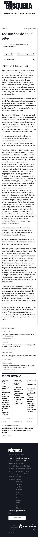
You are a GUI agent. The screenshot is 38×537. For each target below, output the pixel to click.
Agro (17, 474)
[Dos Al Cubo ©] (28, 527)
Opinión (21, 13)
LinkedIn (27, 474)
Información (20, 463)
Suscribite (17, 518)
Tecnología (19, 484)
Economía (19, 466)
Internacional (30, 13)
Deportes (19, 482)
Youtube (26, 471)
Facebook (27, 466)
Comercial (11, 466)
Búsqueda (5, 28)
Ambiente (7, 13)
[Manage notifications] (33, 529)
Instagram (27, 468)
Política (18, 461)
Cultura (14, 13)
